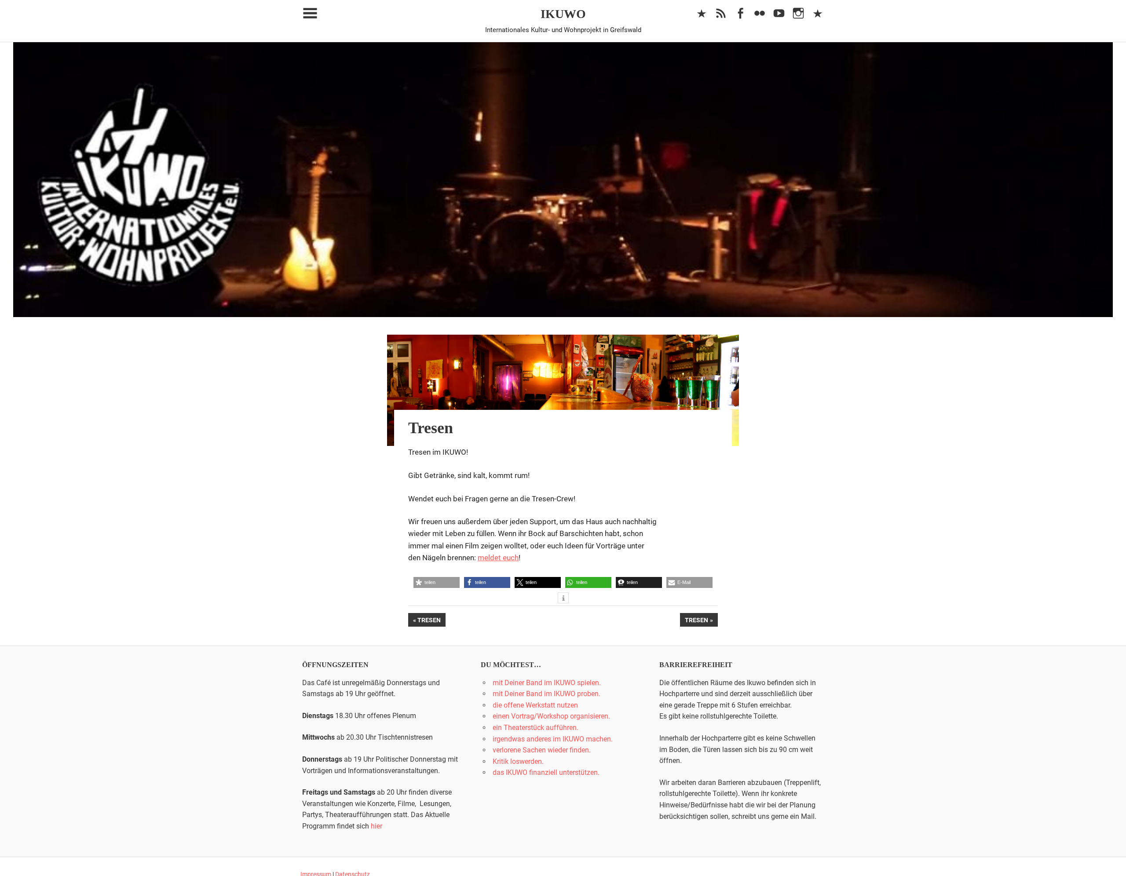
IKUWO (563, 14)
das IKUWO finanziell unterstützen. (546, 772)
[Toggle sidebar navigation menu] (310, 13)
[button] (436, 582)
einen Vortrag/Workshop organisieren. (551, 716)
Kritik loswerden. (518, 761)
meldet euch (498, 557)
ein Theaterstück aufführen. (535, 727)
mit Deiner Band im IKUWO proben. (546, 694)
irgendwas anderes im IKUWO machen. (553, 739)
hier (376, 826)
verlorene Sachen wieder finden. (542, 750)
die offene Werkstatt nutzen (535, 705)
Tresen (431, 621)
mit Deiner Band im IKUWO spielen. (547, 683)
